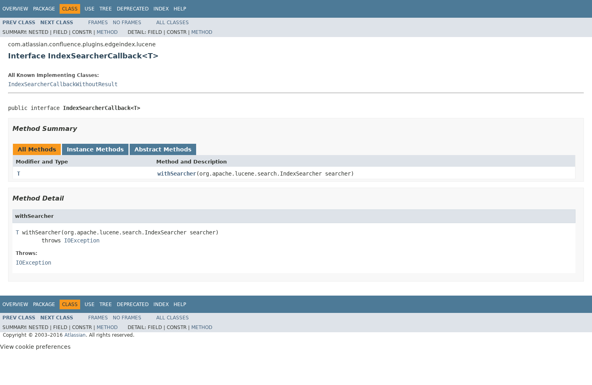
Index (161, 9)
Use (90, 9)
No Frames (127, 22)
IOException (81, 240)
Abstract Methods (163, 149)
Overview (15, 9)
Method (107, 32)
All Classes (172, 22)
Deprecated (133, 9)
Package (44, 9)
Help (180, 9)
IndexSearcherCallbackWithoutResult (63, 84)
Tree (105, 9)
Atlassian (75, 335)
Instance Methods (95, 149)
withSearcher (176, 173)
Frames (98, 22)
